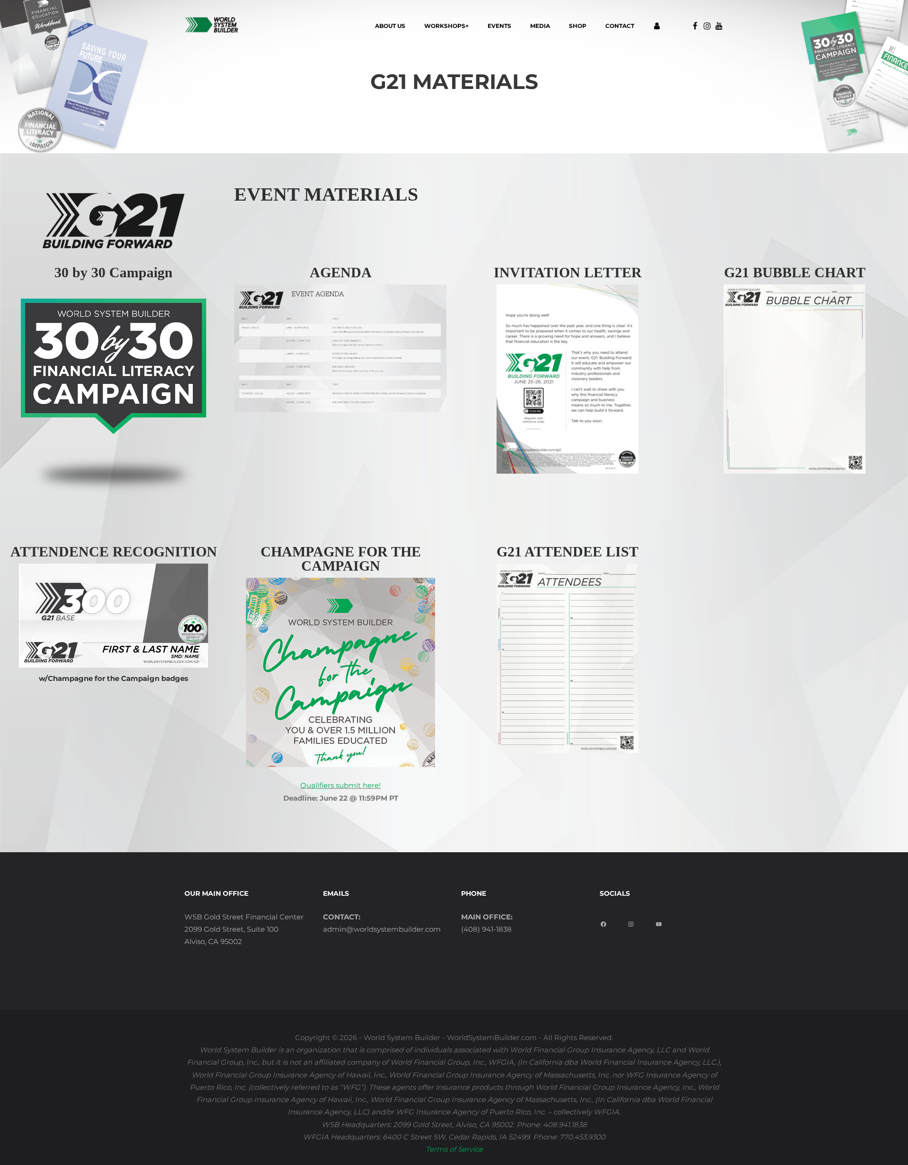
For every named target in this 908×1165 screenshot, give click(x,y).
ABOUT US (390, 25)
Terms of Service (454, 1149)
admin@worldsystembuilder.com (382, 929)
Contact (619, 25)
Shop (577, 25)
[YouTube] (662, 921)
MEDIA (540, 25)
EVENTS (499, 25)
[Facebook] (607, 921)
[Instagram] (634, 921)
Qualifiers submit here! (340, 785)
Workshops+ (446, 25)
